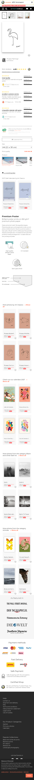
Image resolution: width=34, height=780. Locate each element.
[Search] (6, 9)
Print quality (6, 151)
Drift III (21, 482)
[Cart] (30, 9)
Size (3, 144)
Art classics (6, 743)
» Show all (22, 455)
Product (4, 155)
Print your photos (8, 726)
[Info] (3, 158)
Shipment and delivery (10, 703)
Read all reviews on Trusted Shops (11, 71)
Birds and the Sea (9, 589)
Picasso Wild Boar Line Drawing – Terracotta (24, 333)
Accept (29, 775)
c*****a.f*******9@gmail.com (12, 84)
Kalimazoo (22, 589)
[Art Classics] (4, 60)
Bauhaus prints (8, 741)
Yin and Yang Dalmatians (24, 557)
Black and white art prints (11, 739)
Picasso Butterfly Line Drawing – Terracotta (9, 333)
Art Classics (10, 60)
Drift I (6, 482)
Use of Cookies (7, 712)
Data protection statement (11, 709)
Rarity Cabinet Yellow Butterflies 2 (9, 557)
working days (9, 173)
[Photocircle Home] (17, 9)
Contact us (6, 701)
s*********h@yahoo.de (10, 116)
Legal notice (7, 710)
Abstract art (6, 745)
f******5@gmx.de (9, 102)
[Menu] (3, 9)
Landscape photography (11, 747)
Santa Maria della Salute (9, 514)
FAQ (4, 705)
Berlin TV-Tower (24, 514)
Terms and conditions (10, 707)
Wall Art (5, 724)
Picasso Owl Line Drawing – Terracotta (9, 365)
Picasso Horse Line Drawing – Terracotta (24, 365)
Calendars (6, 728)
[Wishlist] (27, 9)
